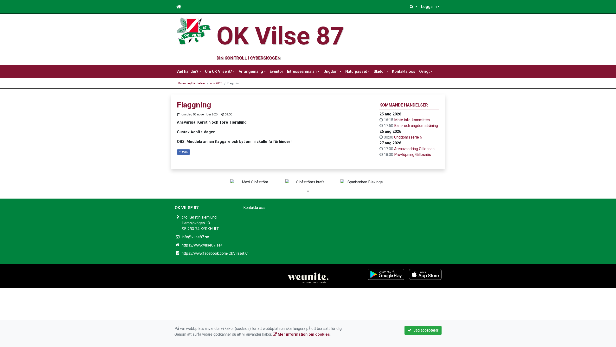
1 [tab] (308, 191)
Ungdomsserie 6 (408, 137)
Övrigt (424, 71)
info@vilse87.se (195, 237)
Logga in (429, 6)
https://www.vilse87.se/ (202, 245)
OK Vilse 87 (280, 35)
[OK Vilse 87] (194, 30)
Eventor (276, 71)
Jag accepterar (424, 330)
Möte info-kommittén (412, 120)
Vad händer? (187, 71)
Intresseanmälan (302, 71)
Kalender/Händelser (191, 83)
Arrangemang (251, 71)
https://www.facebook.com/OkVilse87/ (215, 253)
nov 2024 (216, 83)
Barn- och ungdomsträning (416, 125)
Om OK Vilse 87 (218, 71)
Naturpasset (356, 71)
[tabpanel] (253, 182)
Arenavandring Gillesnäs (414, 149)
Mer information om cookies (303, 334)
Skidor (379, 71)
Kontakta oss (403, 71)
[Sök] (413, 7)
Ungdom (331, 71)
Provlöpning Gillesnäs (412, 154)
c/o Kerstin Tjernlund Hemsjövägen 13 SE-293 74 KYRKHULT (200, 223)
